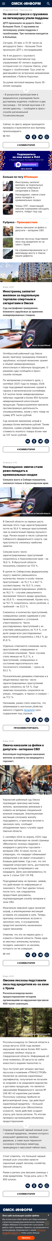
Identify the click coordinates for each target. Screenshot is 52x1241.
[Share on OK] (33, 137)
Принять (26, 1237)
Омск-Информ (26, 4)
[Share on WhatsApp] (46, 137)
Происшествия (26, 10)
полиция (32, 176)
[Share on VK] (27, 137)
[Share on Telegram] (39, 137)
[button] (3, 3)
